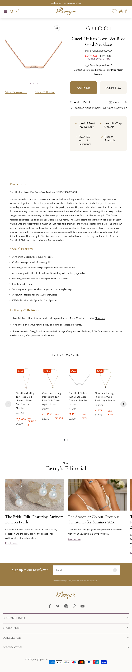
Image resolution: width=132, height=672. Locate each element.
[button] (128, 508)
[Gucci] (98, 28)
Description (19, 184)
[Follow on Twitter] (58, 606)
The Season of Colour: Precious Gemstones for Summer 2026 (93, 519)
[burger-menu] (5, 12)
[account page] (121, 12)
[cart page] (127, 11)
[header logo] (66, 11)
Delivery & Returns (24, 309)
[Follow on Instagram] (66, 606)
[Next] (123, 404)
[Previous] (8, 404)
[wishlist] (114, 11)
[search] (11, 12)
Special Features (21, 248)
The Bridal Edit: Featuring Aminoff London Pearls (34, 519)
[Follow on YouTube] (82, 606)
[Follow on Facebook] (49, 606)
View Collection (45, 92)
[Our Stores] (17, 12)
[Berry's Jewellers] (66, 598)
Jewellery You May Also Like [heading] (66, 355)
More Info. (76, 324)
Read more (11, 543)
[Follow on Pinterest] (74, 606)
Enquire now (113, 88)
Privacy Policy (92, 580)
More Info (100, 318)
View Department (16, 92)
